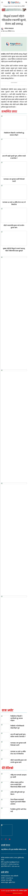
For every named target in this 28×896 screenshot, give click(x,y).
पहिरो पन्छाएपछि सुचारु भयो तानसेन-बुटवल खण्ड (14, 226)
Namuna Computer (17, 893)
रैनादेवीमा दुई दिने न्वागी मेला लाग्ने (18, 810)
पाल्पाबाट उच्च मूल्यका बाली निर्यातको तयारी (14, 180)
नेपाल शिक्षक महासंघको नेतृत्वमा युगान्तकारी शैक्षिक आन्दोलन (18, 801)
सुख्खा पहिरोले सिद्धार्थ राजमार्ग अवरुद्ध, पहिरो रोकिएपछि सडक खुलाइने (14, 249)
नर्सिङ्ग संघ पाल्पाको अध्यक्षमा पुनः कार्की (18, 776)
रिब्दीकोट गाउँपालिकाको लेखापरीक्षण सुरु (17, 727)
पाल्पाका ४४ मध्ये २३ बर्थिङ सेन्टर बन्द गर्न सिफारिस (14, 203)
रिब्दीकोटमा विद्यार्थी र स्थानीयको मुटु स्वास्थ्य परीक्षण (14, 134)
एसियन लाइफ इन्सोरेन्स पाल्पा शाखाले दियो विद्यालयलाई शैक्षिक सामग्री (17, 784)
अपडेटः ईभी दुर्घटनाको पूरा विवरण (17, 793)
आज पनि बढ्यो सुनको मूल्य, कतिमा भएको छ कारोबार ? (14, 157)
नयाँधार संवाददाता (9, 28)
